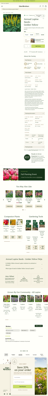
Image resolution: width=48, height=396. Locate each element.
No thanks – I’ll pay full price (22, 389)
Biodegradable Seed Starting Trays (42, 233)
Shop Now (6, 237)
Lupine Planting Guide (33, 149)
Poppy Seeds (6, 226)
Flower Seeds (8, 12)
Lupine (12, 12)
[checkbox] (8, 333)
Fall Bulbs (31, 0)
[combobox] (24, 9)
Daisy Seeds (19, 226)
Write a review (39, 325)
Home (4, 12)
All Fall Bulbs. (39, 177)
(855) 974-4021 (24, 279)
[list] (24, 279)
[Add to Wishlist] (43, 18)
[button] (2, 6)
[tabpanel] (24, 338)
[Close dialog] (45, 359)
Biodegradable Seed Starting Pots (35, 239)
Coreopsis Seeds (13, 227)
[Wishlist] (43, 6)
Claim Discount (22, 386)
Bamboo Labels (28, 237)
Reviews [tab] (8, 326)
